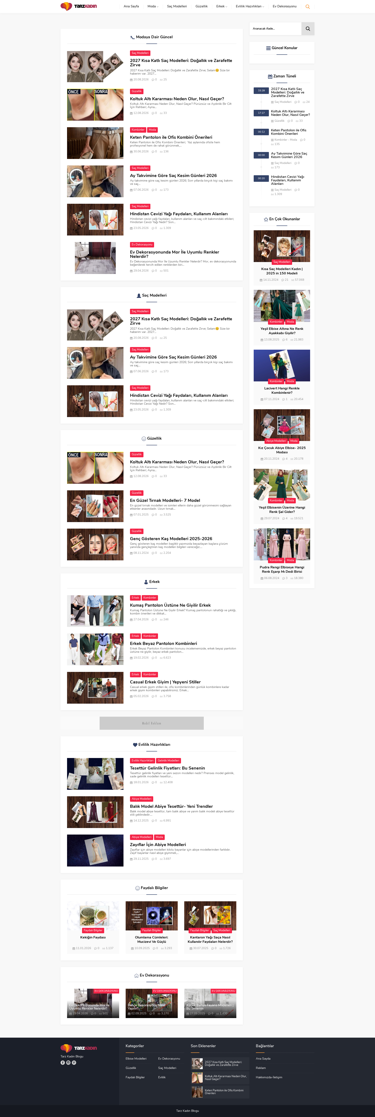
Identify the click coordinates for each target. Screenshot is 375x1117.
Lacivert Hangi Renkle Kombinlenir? (282, 391)
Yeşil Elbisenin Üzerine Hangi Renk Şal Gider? (282, 510)
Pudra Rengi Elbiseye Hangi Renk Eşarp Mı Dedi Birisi (282, 570)
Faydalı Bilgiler (93, 930)
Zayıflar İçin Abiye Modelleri (158, 845)
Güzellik (137, 91)
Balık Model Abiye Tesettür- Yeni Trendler (171, 807)
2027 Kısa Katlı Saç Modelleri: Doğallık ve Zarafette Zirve (181, 63)
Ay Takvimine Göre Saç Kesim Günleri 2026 (173, 176)
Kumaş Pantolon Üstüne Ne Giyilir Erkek (170, 605)
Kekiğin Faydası (93, 937)
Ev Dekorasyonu (142, 244)
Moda (152, 130)
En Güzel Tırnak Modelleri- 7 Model (165, 501)
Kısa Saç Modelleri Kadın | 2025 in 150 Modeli (282, 271)
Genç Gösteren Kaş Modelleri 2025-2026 (171, 539)
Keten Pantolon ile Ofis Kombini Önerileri (171, 137)
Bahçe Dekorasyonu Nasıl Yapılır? (146, 1007)
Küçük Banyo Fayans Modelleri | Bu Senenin (210, 1007)
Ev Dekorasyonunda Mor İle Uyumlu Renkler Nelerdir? (174, 254)
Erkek (135, 597)
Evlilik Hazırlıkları (142, 760)
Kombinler (138, 130)
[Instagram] (68, 1062)
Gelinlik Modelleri (168, 760)
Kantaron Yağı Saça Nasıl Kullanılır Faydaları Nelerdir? (210, 940)
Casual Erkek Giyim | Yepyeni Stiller (165, 682)
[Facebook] (63, 1062)
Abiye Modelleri (141, 799)
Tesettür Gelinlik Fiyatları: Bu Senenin (167, 768)
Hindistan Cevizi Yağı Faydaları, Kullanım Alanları (179, 214)
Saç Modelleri (140, 53)
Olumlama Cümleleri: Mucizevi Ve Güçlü (151, 940)
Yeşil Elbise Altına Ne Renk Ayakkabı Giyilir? (282, 331)
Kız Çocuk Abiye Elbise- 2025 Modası (282, 450)
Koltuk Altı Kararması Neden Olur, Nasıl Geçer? (177, 99)
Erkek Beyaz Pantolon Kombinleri (163, 644)
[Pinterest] (74, 1062)
